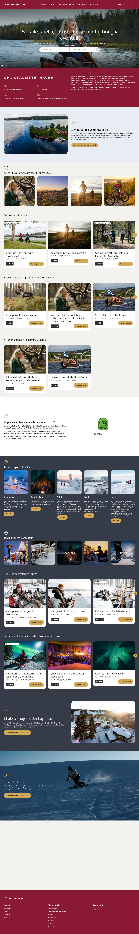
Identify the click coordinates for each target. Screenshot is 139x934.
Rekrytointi (52, 917)
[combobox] (52, 49)
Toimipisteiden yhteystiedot (57, 911)
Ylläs (5, 917)
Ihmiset (50, 914)
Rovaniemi (7, 908)
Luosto (6, 911)
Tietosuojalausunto (54, 924)
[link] (97, 49)
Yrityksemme (52, 908)
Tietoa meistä (53, 905)
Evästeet (51, 920)
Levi (5, 920)
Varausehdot (52, 927)
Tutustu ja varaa (36, 264)
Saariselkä (7, 914)
